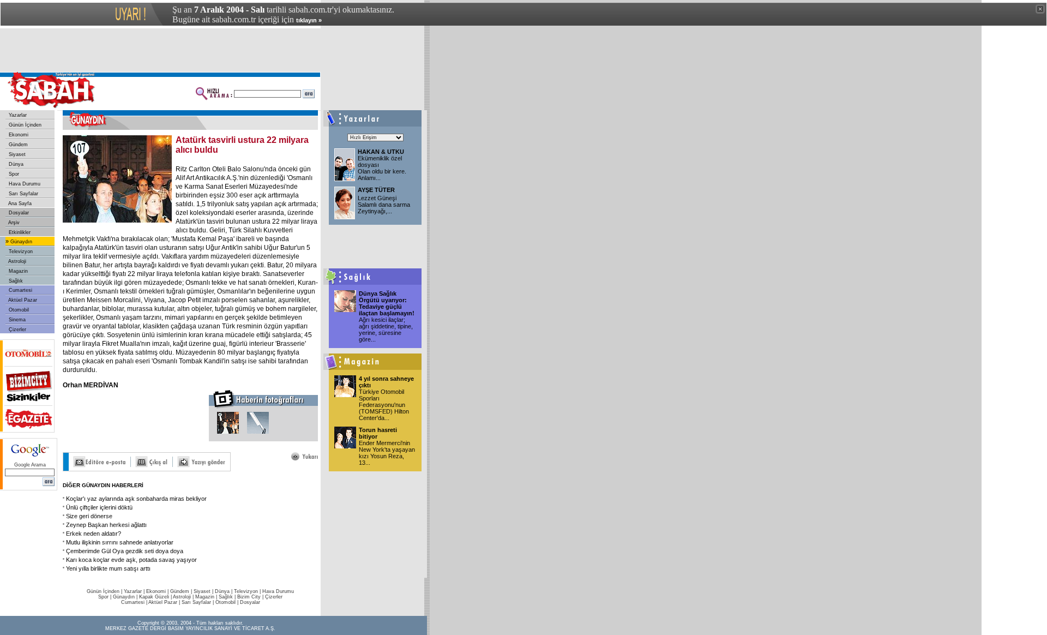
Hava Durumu (23, 184)
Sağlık (15, 281)
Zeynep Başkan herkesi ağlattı (106, 525)
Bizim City (249, 597)
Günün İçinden (24, 125)
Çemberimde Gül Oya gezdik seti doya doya (124, 551)
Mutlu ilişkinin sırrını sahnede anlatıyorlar (119, 542)
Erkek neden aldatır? (93, 533)
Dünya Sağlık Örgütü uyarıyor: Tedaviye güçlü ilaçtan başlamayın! (386, 303)
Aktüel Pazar (22, 300)
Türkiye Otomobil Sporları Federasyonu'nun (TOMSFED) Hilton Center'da (384, 404)
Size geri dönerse (89, 516)
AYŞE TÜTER (376, 190)
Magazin (17, 271)
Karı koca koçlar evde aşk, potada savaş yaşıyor (131, 559)
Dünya (15, 164)
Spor (13, 174)
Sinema (16, 319)
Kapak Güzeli (154, 597)
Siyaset (16, 154)
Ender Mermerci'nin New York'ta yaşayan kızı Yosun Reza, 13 (387, 453)
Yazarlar (17, 115)
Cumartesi (19, 290)
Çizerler (16, 329)
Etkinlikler (19, 232)
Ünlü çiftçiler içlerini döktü (99, 507)
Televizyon (20, 251)
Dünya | (224, 591)
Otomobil (18, 310)
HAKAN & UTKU (381, 151)
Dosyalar (18, 212)
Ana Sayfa (19, 203)
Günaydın (20, 241)
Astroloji (16, 261)
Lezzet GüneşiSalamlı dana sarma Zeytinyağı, (384, 204)
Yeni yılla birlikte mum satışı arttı (108, 568)
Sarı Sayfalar (22, 193)
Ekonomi (17, 134)
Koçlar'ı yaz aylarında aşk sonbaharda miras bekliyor (136, 498)
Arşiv (13, 222)
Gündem (17, 144)
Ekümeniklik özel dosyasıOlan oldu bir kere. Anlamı (382, 168)
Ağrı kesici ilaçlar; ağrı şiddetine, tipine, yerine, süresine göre (386, 329)
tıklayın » (309, 20)
